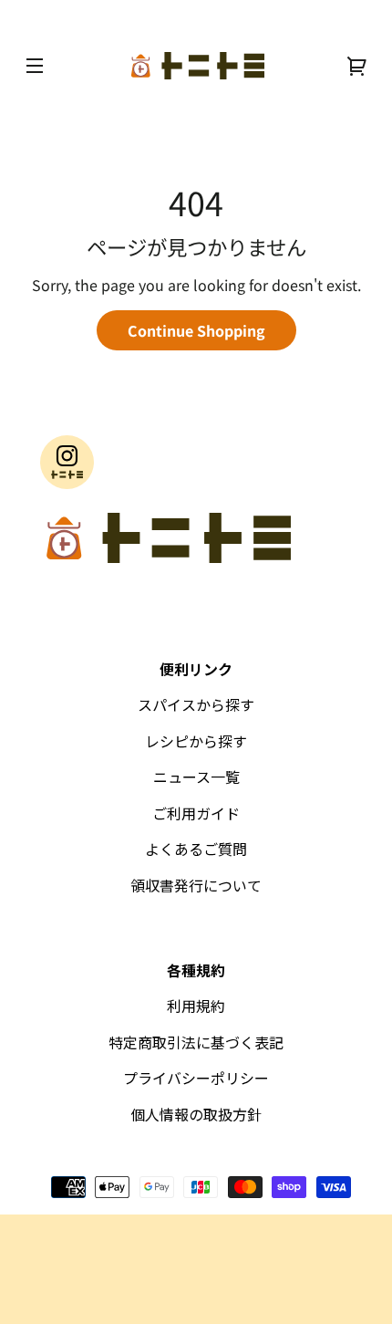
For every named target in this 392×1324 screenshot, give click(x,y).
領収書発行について (196, 885)
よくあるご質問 (196, 849)
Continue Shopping (196, 330)
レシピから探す (196, 741)
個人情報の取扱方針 (196, 1114)
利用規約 (196, 1005)
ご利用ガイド (196, 813)
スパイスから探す (196, 704)
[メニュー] (35, 66)
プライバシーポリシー (196, 1078)
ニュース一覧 (196, 776)
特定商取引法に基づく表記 (196, 1042)
